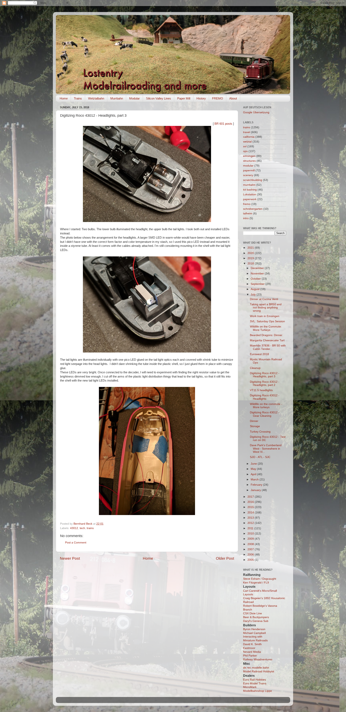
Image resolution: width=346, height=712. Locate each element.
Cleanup (255, 368)
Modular (134, 98)
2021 (251, 247)
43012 (74, 528)
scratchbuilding (252, 180)
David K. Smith (252, 644)
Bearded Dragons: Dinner (266, 335)
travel (246, 132)
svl (244, 146)
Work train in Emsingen (264, 316)
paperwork (249, 199)
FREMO (217, 98)
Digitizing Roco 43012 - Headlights (264, 397)
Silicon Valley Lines (158, 98)
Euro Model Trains (254, 683)
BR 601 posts (223, 123)
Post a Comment (75, 542)
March (255, 479)
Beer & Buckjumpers (256, 617)
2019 (251, 258)
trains (90, 528)
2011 (250, 528)
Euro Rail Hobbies (254, 679)
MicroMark (249, 687)
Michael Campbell (254, 633)
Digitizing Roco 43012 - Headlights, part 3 (264, 375)
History (201, 98)
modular (248, 165)
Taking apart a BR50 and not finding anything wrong (266, 307)
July (253, 294)
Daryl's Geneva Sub (255, 621)
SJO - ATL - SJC (260, 457)
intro (246, 218)
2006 (251, 554)
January (256, 490)
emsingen (249, 156)
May (254, 468)
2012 (251, 522)
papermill (249, 170)
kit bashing (250, 189)
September (258, 283)
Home (64, 98)
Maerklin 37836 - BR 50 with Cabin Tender (268, 347)
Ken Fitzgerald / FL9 (256, 582)
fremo (246, 204)
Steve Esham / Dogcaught (259, 578)
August (255, 289)
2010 (251, 533)
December (258, 268)
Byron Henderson (254, 629)
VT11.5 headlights (261, 390)
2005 (251, 559)
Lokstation (249, 194)
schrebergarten (253, 208)
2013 (251, 517)
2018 (251, 263)
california (248, 136)
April (254, 474)
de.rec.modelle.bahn (256, 667)
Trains (78, 98)
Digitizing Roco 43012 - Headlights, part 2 (264, 383)
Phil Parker (250, 655)
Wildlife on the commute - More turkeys (266, 406)
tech (82, 528)
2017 (251, 496)
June (254, 463)
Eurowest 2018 (259, 354)
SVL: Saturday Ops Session (267, 321)
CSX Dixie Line (252, 613)
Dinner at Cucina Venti (264, 299)
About (233, 98)
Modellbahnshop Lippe (257, 690)
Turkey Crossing (260, 431)
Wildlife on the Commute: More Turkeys (266, 328)
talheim (247, 213)
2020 (251, 253)
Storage (255, 426)
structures (249, 160)
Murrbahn (116, 98)
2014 (251, 512)
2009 (251, 538)
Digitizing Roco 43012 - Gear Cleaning (264, 414)
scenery (248, 175)
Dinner (254, 421)
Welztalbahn (96, 98)
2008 (251, 544)
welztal (247, 141)
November (258, 273)
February (257, 484)
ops (245, 151)
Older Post (225, 558)
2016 (251, 501)
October (256, 278)
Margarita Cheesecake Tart (267, 340)
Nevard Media (252, 651)
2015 (251, 507)
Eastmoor (249, 648)
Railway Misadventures (257, 659)
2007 (251, 549)
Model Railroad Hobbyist (258, 671)
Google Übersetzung (256, 112)
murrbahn (249, 184)
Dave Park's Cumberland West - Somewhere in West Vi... (266, 448)
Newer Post (70, 558)
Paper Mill (183, 98)
